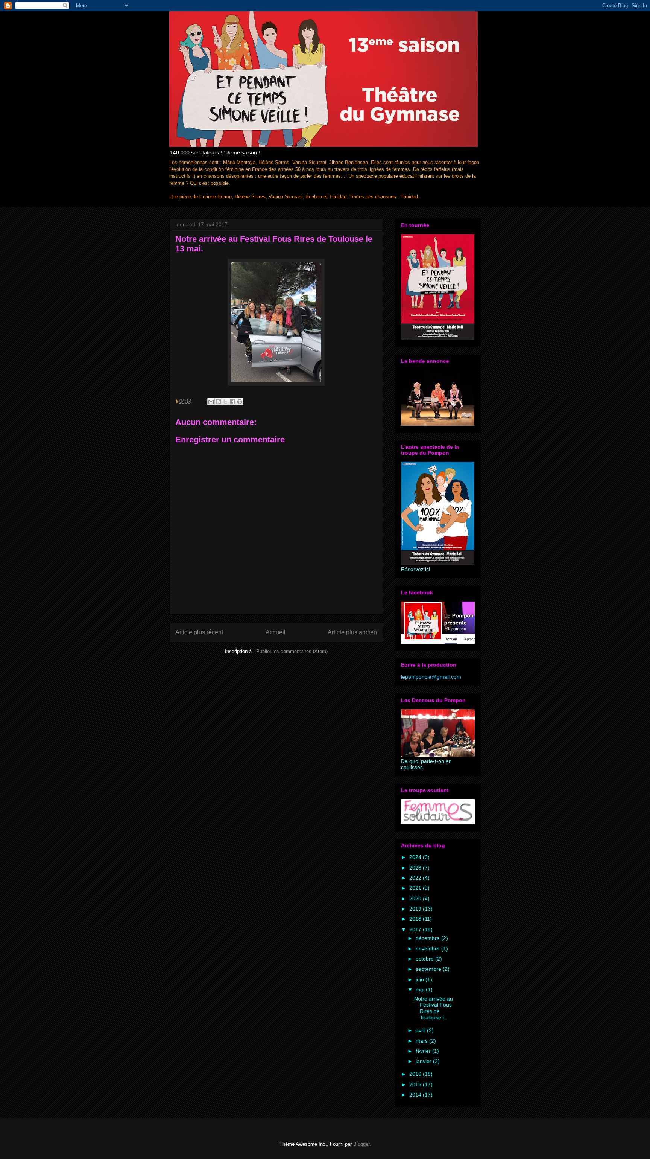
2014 (416, 1095)
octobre (425, 959)
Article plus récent (199, 632)
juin (420, 979)
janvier (424, 1061)
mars (422, 1041)
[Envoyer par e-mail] (211, 401)
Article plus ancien (352, 632)
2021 (416, 888)
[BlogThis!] (218, 401)
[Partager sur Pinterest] (239, 401)
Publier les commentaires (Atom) (292, 651)
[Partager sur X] (225, 401)
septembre (429, 969)
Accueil (276, 632)
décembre (428, 938)
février (424, 1051)
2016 (416, 1074)
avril (421, 1030)
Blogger (361, 1144)
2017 (416, 929)
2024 (416, 857)
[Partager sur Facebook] (232, 401)
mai (421, 990)
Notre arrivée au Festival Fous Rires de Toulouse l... (433, 1008)
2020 (416, 899)
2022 (416, 878)
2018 (416, 919)
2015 (416, 1084)
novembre (428, 949)
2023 (416, 868)
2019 (416, 909)
